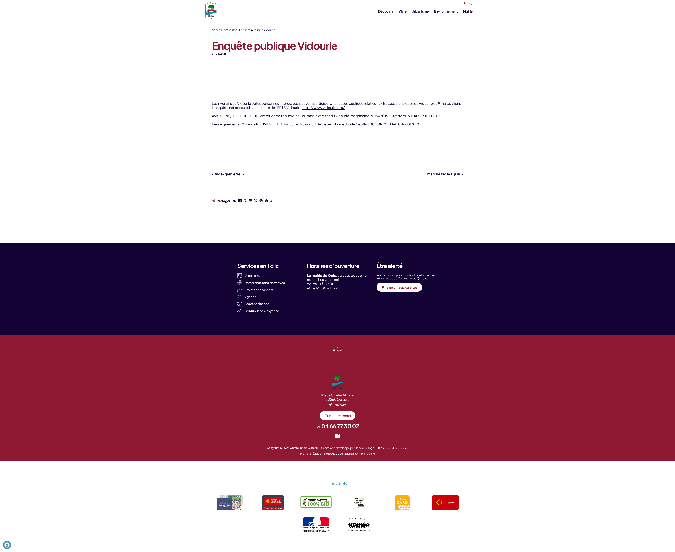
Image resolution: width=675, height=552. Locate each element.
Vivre (402, 11)
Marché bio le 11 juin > (445, 174)
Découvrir (385, 11)
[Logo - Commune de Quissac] (211, 10)
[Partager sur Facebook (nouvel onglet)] (240, 201)
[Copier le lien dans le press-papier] (271, 201)
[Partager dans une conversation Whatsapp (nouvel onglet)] (266, 201)
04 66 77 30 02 (340, 426)
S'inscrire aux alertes (401, 287)
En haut (337, 350)
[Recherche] (470, 3)
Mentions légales (310, 453)
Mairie (467, 11)
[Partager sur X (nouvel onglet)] (255, 201)
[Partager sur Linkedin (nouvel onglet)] (250, 201)
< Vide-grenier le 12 (228, 174)
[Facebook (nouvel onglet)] (465, 3)
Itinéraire (340, 405)
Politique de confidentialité (341, 453)
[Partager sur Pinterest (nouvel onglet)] (261, 201)
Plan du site (368, 453)
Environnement (446, 11)
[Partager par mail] (234, 201)
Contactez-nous (337, 415)
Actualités (230, 30)
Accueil (217, 30)
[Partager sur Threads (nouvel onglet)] (245, 201)
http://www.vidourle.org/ (323, 107)
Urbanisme (420, 11)
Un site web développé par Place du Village (347, 448)
